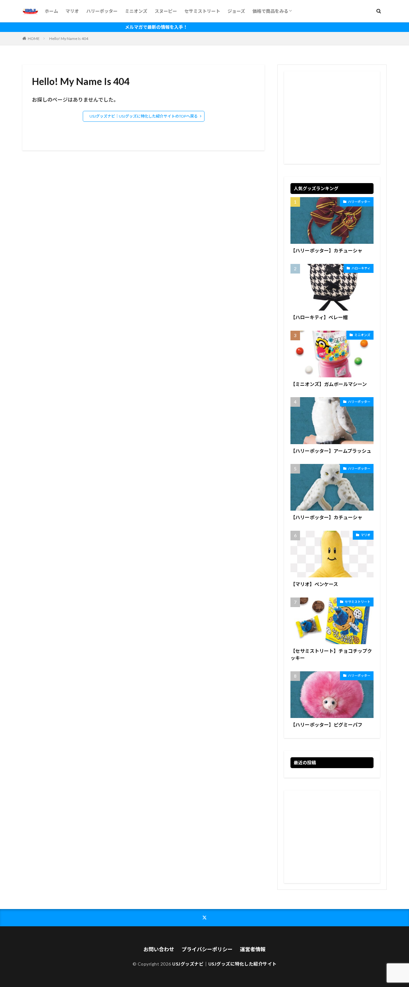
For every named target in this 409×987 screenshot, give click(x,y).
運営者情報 (253, 949)
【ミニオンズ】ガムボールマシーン (328, 384)
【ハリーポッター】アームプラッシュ (330, 451)
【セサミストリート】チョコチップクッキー (331, 654)
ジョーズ (236, 11)
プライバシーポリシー (207, 949)
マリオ (72, 11)
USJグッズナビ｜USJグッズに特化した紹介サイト (224, 964)
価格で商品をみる (270, 11)
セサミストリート (202, 11)
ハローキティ (360, 268)
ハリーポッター (102, 11)
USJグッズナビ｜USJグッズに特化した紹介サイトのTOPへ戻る (143, 116)
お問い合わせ (158, 949)
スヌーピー (166, 11)
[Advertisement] (332, 118)
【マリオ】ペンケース (314, 584)
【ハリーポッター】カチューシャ (326, 250)
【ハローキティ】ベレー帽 (319, 317)
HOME (34, 38)
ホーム (51, 11)
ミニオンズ (136, 11)
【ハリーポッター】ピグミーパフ (326, 725)
